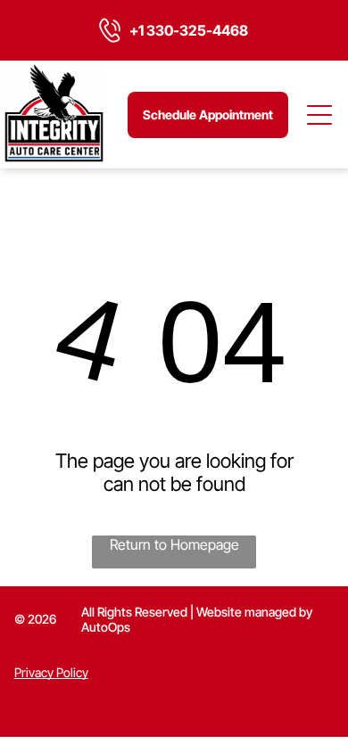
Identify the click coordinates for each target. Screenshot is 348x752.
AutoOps (105, 626)
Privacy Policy (51, 672)
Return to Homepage (174, 544)
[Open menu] (320, 115)
